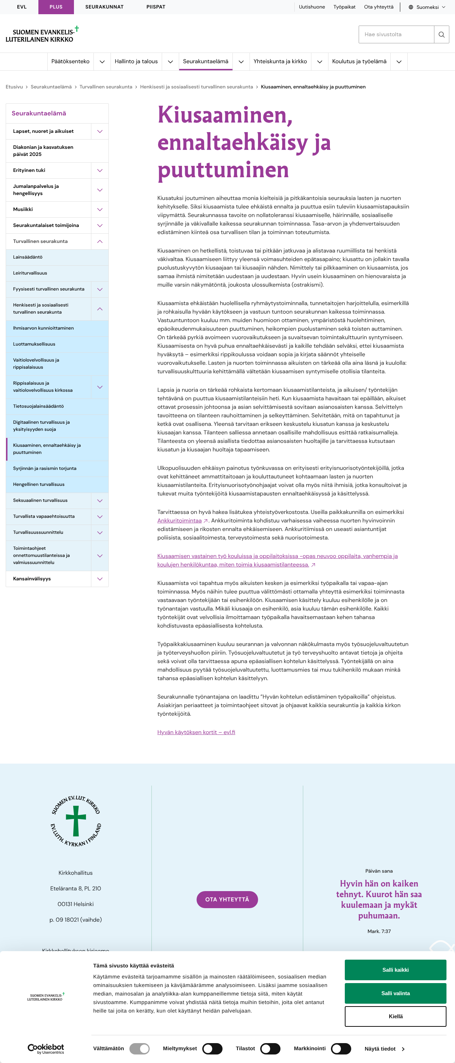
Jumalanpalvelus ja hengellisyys (36, 190)
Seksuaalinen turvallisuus (40, 501)
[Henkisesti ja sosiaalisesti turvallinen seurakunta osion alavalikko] (99, 309)
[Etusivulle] (42, 34)
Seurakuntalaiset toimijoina (46, 225)
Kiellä (396, 1016)
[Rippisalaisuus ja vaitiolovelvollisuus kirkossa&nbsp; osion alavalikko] (99, 387)
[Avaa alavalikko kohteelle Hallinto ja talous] (170, 61)
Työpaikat (344, 7)
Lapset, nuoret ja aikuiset (43, 131)
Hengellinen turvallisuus (39, 485)
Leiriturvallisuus (30, 273)
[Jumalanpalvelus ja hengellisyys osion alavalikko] (99, 190)
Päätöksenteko (71, 61)
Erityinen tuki (29, 170)
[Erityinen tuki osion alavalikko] (99, 170)
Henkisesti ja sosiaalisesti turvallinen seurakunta (196, 87)
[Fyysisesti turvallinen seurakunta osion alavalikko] (99, 289)
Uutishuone (312, 7)
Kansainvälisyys (32, 579)
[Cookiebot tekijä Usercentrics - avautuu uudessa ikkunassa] (46, 1049)
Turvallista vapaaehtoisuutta (44, 517)
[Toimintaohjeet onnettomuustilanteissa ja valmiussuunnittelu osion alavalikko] (99, 556)
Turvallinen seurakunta (106, 87)
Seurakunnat (104, 7)
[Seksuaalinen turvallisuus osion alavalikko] (99, 501)
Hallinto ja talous (136, 61)
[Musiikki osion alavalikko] (99, 209)
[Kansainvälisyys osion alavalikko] (99, 579)
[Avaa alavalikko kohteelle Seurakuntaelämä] (241, 61)
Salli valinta (395, 993)
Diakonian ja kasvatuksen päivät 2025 (43, 151)
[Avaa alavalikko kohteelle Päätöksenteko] (102, 61)
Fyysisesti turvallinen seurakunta (49, 289)
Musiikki (23, 209)
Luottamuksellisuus (34, 344)
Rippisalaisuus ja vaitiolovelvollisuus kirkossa (43, 387)
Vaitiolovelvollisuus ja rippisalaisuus (36, 363)
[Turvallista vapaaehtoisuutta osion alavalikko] (99, 517)
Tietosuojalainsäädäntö (38, 406)
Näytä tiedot (380, 1049)
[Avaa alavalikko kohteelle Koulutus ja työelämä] (398, 61)
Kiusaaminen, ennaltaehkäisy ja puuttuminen (47, 449)
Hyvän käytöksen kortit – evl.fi (196, 732)
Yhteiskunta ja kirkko (280, 61)
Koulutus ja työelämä (359, 61)
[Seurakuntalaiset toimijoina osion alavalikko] (99, 225)
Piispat (156, 7)
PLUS (56, 7)
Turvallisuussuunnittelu (38, 533)
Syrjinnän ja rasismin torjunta (44, 469)
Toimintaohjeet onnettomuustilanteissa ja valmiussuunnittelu (41, 556)
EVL (22, 7)
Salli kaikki (395, 970)
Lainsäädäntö (28, 257)
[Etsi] (441, 34)
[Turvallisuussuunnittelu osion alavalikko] (99, 533)
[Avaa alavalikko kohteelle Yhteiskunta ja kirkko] (319, 61)
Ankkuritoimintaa (179, 520)
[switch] (212, 1048)
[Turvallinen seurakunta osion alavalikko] (99, 241)
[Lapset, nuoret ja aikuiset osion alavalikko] (99, 131)
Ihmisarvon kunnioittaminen (43, 328)
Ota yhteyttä (379, 7)
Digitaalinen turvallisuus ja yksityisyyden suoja (41, 426)
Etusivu (14, 87)
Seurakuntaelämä (205, 61)
